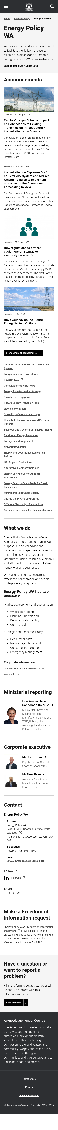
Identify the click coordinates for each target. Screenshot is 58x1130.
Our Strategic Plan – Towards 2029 (24, 669)
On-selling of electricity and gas (22, 414)
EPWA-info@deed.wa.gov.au (23, 861)
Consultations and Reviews (19, 386)
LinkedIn (16, 878)
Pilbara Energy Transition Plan (21, 403)
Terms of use (29, 1079)
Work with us (11, 674)
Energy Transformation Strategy (22, 391)
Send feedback (13, 1002)
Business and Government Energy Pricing (28, 430)
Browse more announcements (21, 353)
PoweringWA (11, 380)
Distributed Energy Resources (21, 435)
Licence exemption (15, 409)
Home (7, 18)
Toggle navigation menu (6, 6)
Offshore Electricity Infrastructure (23, 504)
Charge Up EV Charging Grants (21, 499)
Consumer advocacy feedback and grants (28, 510)
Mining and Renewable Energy (21, 493)
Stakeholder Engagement (18, 397)
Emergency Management (18, 441)
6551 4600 (30, 851)
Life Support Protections (18, 462)
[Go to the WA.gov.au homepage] (29, 6)
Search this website (52, 6)
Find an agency (22, 18)
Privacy (29, 1087)
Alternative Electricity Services (21, 468)
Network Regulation (15, 447)
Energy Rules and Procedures (21, 374)
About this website (29, 1095)
